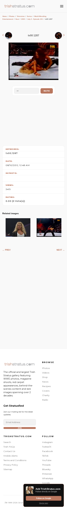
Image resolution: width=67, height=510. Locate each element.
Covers (45, 391)
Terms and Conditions (14, 460)
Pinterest (47, 474)
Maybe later (43, 503)
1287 (15, 153)
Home (4, 16)
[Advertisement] (33, 119)
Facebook (47, 451)
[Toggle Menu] (62, 6)
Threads (46, 465)
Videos (45, 372)
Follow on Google (43, 498)
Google (46, 483)
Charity (45, 395)
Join (20, 428)
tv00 (8, 153)
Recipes (46, 386)
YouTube (46, 460)
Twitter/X (46, 446)
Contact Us (9, 451)
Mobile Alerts (10, 456)
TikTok (45, 456)
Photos (11, 16)
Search (7, 442)
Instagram (47, 442)
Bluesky (46, 469)
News (45, 381)
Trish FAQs (9, 446)
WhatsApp (47, 478)
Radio (45, 400)
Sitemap (7, 469)
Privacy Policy (10, 465)
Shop (45, 377)
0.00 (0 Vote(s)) (15, 201)
